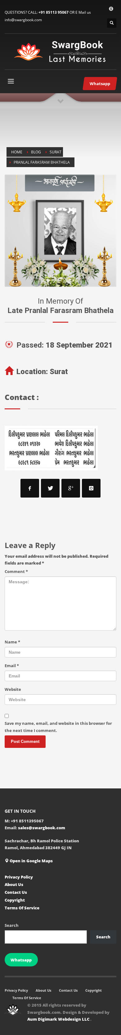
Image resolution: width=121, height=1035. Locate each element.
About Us (14, 884)
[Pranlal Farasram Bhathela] (60, 231)
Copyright (15, 900)
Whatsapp (21, 960)
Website (13, 689)
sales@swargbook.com (41, 827)
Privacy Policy (19, 877)
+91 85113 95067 (53, 12)
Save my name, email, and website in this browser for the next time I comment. (58, 726)
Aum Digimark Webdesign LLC (58, 1019)
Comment (16, 571)
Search (12, 925)
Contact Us (16, 892)
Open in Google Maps (31, 861)
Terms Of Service (22, 908)
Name (12, 642)
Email (12, 665)
